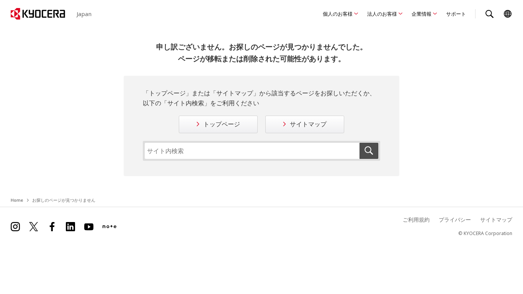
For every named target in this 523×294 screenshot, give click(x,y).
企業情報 (421, 13)
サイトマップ (308, 124)
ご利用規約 (416, 219)
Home (17, 200)
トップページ (221, 124)
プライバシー (455, 219)
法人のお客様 (382, 13)
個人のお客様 (338, 13)
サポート (456, 13)
